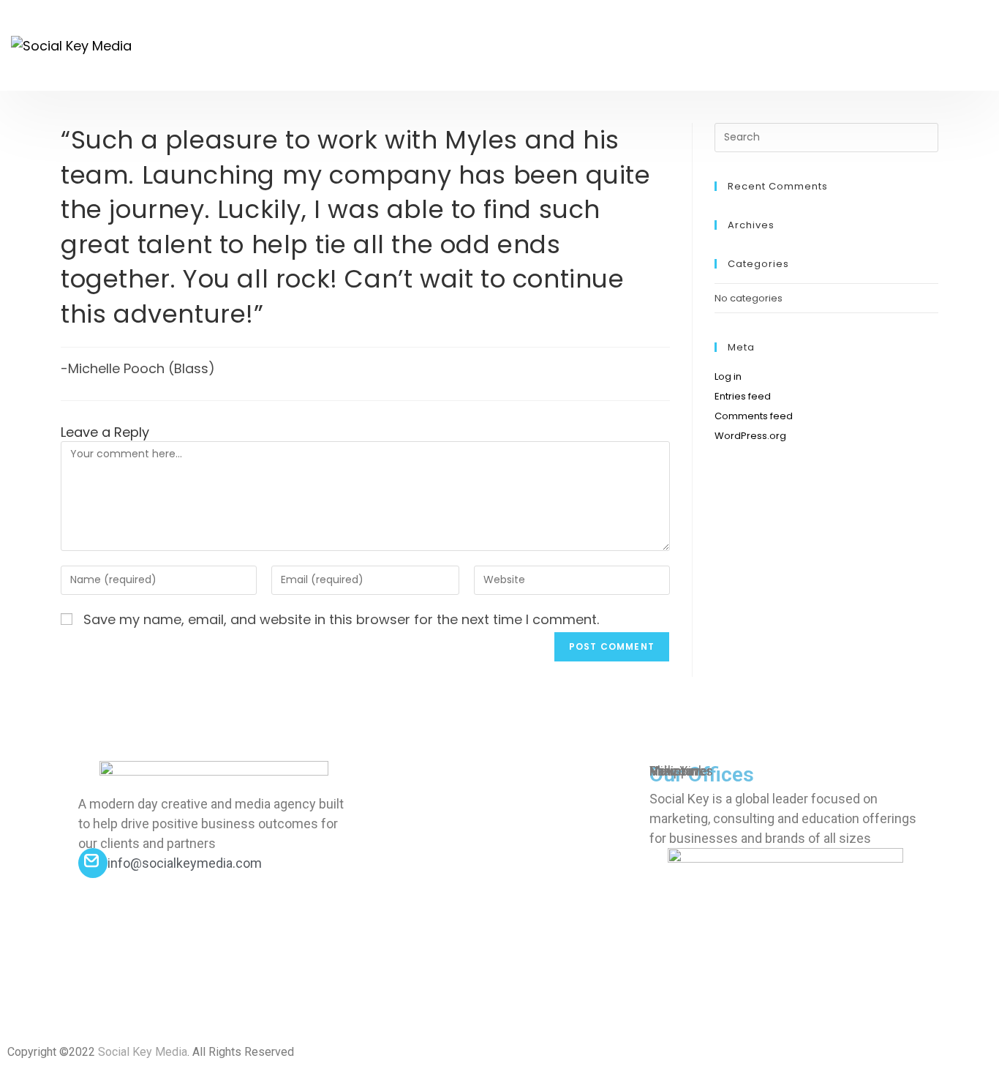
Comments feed (754, 416)
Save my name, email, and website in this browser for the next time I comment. (341, 619)
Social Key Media (142, 1052)
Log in (728, 376)
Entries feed (743, 396)
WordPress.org (750, 436)
